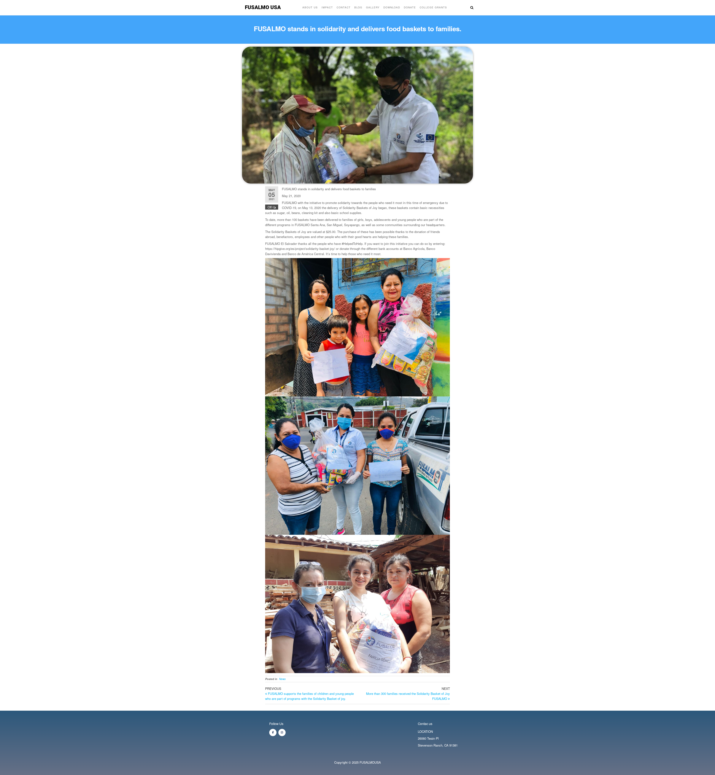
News (282, 679)
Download (391, 7)
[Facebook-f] (273, 732)
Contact (344, 7)
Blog (358, 7)
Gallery (373, 7)
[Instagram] (282, 732)
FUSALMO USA (263, 7)
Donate (410, 7)
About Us (310, 7)
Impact (327, 7)
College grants (433, 7)
